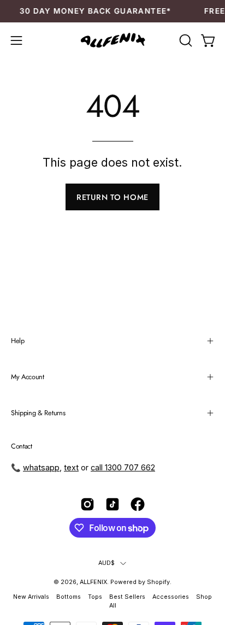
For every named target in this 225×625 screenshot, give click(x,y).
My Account (27, 377)
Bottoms (68, 596)
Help (18, 340)
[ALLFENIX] (112, 41)
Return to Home (112, 197)
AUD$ (106, 563)
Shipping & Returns (38, 413)
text (71, 467)
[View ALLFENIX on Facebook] (137, 504)
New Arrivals (31, 596)
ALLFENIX (93, 582)
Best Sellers (127, 596)
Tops (95, 596)
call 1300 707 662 (123, 467)
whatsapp (41, 467)
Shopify (158, 582)
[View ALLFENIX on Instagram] (87, 504)
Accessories (171, 596)
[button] (184, 40)
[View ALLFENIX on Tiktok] (112, 504)
